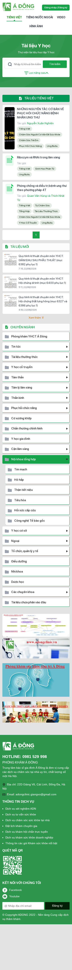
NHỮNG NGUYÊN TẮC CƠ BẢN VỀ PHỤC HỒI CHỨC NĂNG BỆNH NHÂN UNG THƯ (40, 113)
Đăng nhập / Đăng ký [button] (55, 7)
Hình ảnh (36, 26)
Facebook (15, 890)
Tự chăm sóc (42, 205)
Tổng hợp (24, 211)
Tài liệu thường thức (46, 211)
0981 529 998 (34, 756)
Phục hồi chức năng (30, 146)
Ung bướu (52, 146)
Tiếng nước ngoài (39, 17)
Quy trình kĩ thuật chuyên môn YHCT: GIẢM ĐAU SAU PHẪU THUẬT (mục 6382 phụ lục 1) (41, 260)
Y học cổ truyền (28, 222)
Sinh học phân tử (44, 168)
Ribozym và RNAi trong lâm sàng (38, 157)
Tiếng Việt (14, 17)
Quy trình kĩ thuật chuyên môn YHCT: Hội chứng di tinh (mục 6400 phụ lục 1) (42, 280)
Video (61, 17)
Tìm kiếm (54, 64)
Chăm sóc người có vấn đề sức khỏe (39, 134)
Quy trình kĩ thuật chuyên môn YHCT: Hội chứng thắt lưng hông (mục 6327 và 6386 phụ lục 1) (43, 301)
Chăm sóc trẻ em (28, 140)
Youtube (14, 896)
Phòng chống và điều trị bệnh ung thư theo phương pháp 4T (42, 188)
